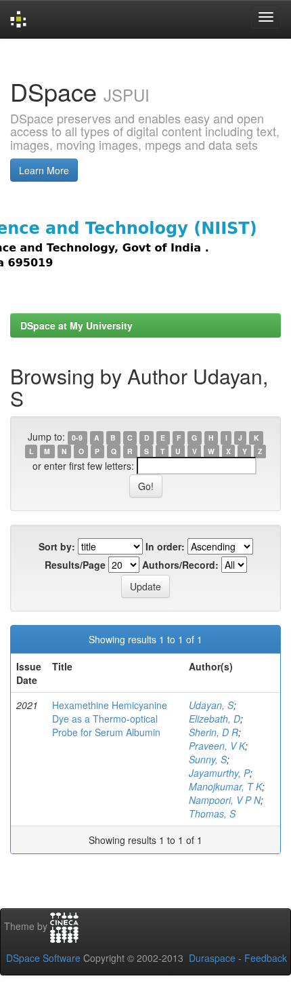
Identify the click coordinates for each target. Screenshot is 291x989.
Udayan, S (211, 705)
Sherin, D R (213, 732)
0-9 (77, 437)
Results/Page (75, 564)
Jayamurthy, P (219, 773)
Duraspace (212, 958)
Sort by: (57, 546)
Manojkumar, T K (225, 786)
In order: (165, 546)
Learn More (44, 170)
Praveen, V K (217, 745)
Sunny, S (208, 759)
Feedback (265, 958)
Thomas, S (212, 813)
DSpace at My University (76, 325)
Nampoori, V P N (225, 800)
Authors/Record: (180, 564)
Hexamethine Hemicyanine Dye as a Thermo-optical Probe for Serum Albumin (109, 718)
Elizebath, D (214, 718)
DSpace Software (43, 958)
